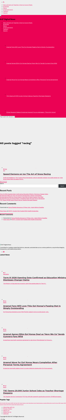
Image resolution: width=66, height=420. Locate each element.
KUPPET (11, 403)
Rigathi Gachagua (39, 403)
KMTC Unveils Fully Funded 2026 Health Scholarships (23, 211)
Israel (53, 403)
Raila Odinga (31, 403)
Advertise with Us (8, 407)
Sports (5, 13)
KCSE (15, 404)
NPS (6, 403)
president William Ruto (47, 403)
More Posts (3, 182)
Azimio (35, 403)
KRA (10, 404)
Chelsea (4, 404)
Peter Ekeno (3, 211)
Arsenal (8, 403)
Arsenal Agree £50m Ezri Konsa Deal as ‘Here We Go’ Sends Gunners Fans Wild (31, 63)
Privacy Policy (7, 409)
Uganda (12, 404)
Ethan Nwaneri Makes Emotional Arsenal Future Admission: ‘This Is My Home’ (31, 112)
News (5, 8)
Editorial (6, 413)
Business (6, 6)
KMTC (65, 403)
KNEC (4, 403)
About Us (6, 410)
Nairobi (21, 403)
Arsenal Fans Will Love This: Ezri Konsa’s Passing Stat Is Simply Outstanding (30, 47)
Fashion (5, 11)
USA (14, 403)
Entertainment (8, 9)
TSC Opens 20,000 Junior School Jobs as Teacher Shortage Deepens (28, 96)
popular (62, 403)
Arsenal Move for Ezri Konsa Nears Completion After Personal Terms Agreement (32, 79)
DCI (2, 403)
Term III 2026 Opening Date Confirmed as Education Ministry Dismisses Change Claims (24, 194)
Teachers (24, 403)
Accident (1, 404)
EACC (19, 403)
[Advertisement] (33, 129)
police (27, 403)
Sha (55, 403)
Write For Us (7, 412)
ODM (59, 403)
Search (2, 183)
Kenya (57, 403)
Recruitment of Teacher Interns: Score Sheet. (18, 5)
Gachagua (18, 404)
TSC (0, 403)
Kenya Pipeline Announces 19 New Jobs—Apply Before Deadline (26, 207)
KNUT (8, 404)
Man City (22, 404)
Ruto (16, 403)
